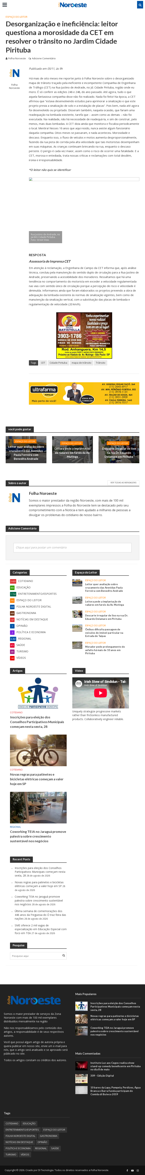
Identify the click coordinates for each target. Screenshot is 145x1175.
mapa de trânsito (81, 362)
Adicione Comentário (44, 58)
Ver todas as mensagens (123, 482)
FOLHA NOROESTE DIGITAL (20, 1136)
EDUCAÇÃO (29, 1123)
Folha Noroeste (17, 58)
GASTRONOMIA (48, 1136)
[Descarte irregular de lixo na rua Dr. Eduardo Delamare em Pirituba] (77, 613)
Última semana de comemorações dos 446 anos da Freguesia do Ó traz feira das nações (40, 915)
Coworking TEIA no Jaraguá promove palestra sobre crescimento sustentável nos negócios (38, 836)
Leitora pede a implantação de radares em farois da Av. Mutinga (72, 452)
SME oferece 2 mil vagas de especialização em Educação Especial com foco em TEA (41, 929)
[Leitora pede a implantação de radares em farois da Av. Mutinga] (77, 600)
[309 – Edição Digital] (81, 1078)
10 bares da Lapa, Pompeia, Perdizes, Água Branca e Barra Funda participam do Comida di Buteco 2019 (115, 1091)
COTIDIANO (16, 712)
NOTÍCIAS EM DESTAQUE (19, 1142)
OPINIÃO (42, 1142)
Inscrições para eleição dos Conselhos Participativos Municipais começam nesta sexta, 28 (37, 722)
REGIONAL (15, 827)
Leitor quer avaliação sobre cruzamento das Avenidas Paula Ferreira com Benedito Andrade (26, 452)
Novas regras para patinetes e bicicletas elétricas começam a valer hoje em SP (36, 779)
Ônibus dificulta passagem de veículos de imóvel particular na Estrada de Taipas (104, 632)
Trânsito (100, 362)
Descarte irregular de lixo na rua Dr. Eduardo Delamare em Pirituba (119, 452)
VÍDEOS (25, 1154)
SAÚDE (55, 1148)
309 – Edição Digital (102, 1075)
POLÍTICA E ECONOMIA (18, 1148)
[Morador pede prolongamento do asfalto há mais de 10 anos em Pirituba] (77, 645)
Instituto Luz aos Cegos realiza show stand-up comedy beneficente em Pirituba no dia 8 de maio (115, 1066)
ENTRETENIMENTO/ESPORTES (22, 1129)
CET (43, 362)
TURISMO (11, 1154)
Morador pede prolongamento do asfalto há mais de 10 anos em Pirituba (105, 650)
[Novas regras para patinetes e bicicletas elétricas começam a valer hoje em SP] (38, 750)
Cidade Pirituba (58, 362)
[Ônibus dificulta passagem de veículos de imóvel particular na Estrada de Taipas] (77, 627)
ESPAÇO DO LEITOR (16, 16)
